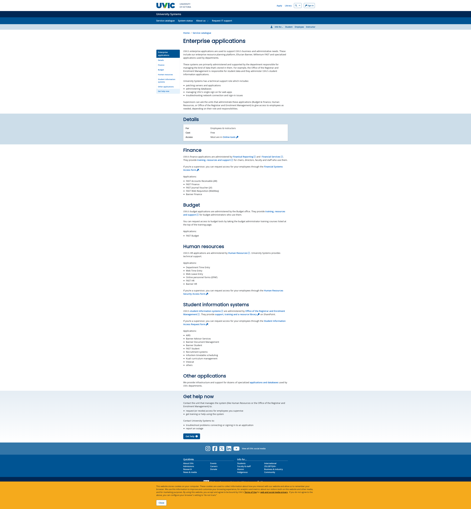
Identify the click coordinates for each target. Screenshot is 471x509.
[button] (298, 5)
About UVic (188, 463)
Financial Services (271, 156)
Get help (190, 436)
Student (289, 27)
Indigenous (242, 472)
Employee (299, 27)
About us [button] (201, 20)
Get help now (163, 91)
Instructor (310, 27)
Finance (161, 65)
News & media (190, 472)
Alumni (240, 469)
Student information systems (166, 80)
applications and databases (264, 382)
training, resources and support (214, 160)
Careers (213, 466)
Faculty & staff (244, 466)
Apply (279, 5)
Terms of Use (250, 492)
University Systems (168, 14)
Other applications (166, 87)
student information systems (205, 311)
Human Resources (237, 252)
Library (288, 5)
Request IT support (222, 20)
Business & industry (273, 469)
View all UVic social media (254, 448)
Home (186, 32)
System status (185, 20)
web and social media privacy (274, 492)
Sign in (310, 5)
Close (161, 502)
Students (241, 463)
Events (213, 463)
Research (187, 469)
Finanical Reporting (243, 156)
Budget (161, 70)
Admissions (188, 466)
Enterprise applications (163, 54)
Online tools (229, 137)
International (270, 463)
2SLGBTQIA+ (270, 466)
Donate (213, 469)
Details (161, 60)
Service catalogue (165, 20)
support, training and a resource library (236, 314)
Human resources (165, 74)
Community (269, 472)
